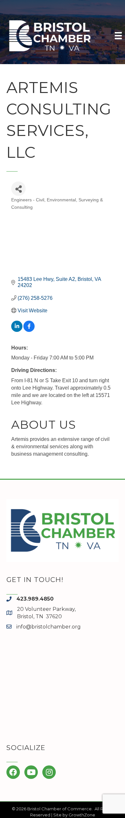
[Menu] (118, 35)
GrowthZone (82, 814)
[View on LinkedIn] (16, 330)
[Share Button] (18, 188)
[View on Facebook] (29, 330)
